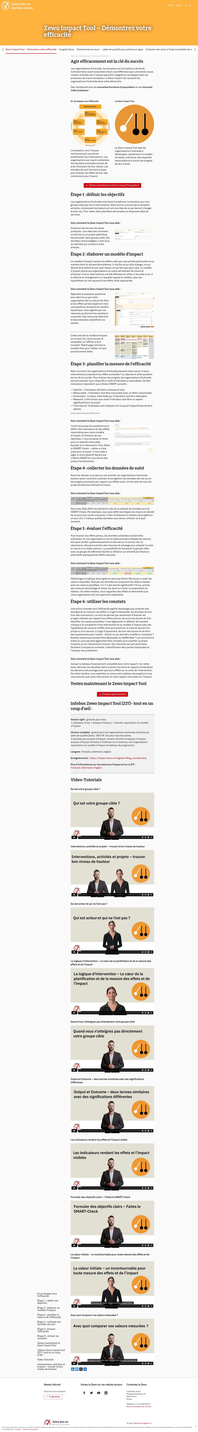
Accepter (18, 1429)
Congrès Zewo (66, 49)
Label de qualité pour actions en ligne (122, 49)
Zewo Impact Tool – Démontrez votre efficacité (31, 49)
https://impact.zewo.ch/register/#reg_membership (118, 758)
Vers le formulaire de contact (139, 1407)
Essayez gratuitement (114, 694)
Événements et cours (88, 49)
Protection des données (30, 1429)
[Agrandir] (107, 107)
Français (75, 768)
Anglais (98, 768)
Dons (179, 5)
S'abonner (54, 1397)
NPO (170, 5)
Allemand (87, 768)
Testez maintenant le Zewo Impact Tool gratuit (114, 185)
